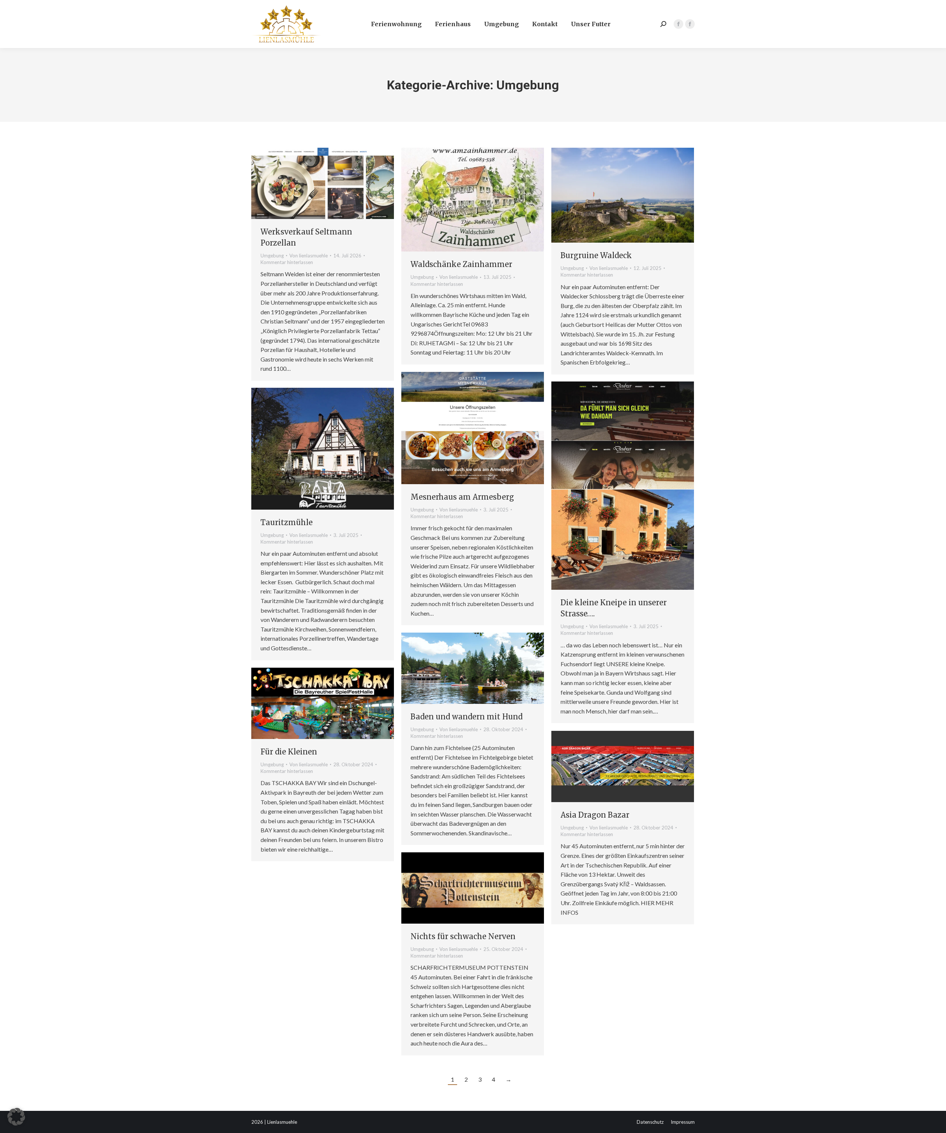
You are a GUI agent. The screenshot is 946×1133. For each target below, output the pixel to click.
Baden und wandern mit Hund (467, 716)
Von (308, 256)
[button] (16, 1117)
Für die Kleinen (289, 751)
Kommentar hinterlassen (287, 262)
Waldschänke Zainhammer (461, 264)
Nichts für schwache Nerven (463, 936)
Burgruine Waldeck (596, 255)
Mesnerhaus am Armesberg (462, 497)
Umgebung (272, 256)
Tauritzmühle (287, 522)
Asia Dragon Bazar (595, 814)
